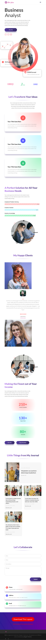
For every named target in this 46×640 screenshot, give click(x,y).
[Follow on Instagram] (11, 34)
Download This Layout (23, 619)
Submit (35, 579)
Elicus (23, 318)
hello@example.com (13, 605)
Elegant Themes (28, 636)
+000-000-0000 (12, 589)
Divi (5, 635)
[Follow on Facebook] (6, 34)
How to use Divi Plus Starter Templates (23, 624)
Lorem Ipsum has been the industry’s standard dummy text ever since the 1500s (32, 500)
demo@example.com (21, 605)
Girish (28, 468)
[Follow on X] (8, 34)
